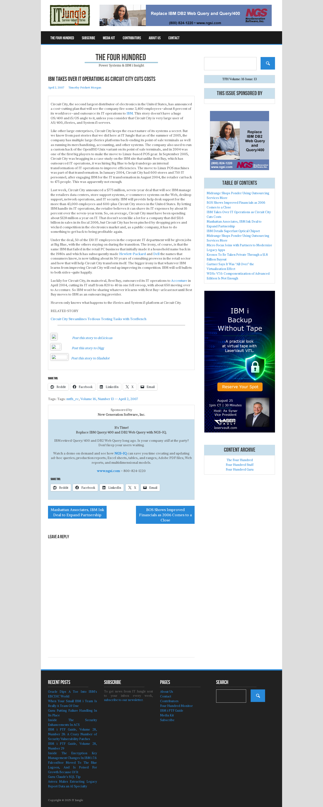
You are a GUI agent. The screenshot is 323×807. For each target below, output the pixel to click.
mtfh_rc (72, 399)
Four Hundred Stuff (239, 465)
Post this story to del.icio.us (92, 338)
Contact (173, 38)
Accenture (179, 280)
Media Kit (109, 38)
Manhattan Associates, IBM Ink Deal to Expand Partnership (77, 512)
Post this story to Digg (88, 348)
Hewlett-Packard (132, 254)
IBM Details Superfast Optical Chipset (233, 231)
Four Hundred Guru (239, 469)
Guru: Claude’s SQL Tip (64, 777)
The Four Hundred (62, 38)
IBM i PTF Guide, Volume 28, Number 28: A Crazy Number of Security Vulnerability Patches (72, 734)
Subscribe (88, 38)
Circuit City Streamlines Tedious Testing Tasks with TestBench (98, 319)
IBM (130, 113)
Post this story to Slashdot (90, 358)
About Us (155, 38)
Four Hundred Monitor (176, 706)
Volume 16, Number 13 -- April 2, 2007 (109, 399)
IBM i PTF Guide (171, 711)
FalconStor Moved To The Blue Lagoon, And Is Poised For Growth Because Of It (72, 767)
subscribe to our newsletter (123, 700)
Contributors (132, 38)
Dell (156, 254)
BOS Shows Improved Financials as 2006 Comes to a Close (165, 514)
